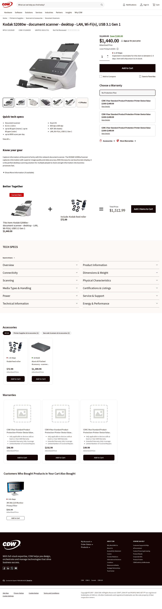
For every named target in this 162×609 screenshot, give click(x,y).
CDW (82, 580)
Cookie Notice (34, 593)
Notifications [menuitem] (131, 5)
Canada (93, 580)
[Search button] (102, 5)
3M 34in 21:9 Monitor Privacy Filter (15, 504)
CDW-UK (100, 580)
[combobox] (56, 5)
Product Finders (138, 559)
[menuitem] (124, 5)
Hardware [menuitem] (8, 12)
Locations (110, 562)
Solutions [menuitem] (29, 12)
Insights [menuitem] (69, 12)
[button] (156, 5)
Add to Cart (143, 208)
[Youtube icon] (15, 568)
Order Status (86, 544)
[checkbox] (101, 76)
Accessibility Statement (114, 551)
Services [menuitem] (39, 12)
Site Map (6, 593)
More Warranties (126, 141)
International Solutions (114, 559)
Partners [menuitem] (59, 12)
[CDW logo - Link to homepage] (7, 5)
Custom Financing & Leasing (141, 551)
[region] (81, 361)
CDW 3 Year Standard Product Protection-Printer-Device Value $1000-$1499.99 (20, 431)
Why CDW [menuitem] (78, 12)
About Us (110, 548)
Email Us (29, 580)
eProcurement (137, 548)
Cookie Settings (8, 596)
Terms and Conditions (51, 593)
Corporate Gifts (137, 557)
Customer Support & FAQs (141, 545)
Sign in (126, 41)
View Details (106, 106)
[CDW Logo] (7, 5)
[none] (8, 12)
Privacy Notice (19, 593)
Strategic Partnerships (113, 568)
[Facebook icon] (4, 568)
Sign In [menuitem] (146, 5)
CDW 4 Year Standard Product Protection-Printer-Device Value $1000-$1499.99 (58, 431)
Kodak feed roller (14, 361)
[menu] (129, 5)
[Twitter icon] (12, 568)
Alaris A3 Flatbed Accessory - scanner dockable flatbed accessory (40, 363)
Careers (109, 554)
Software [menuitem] (18, 12)
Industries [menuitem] (49, 12)
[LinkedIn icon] (8, 568)
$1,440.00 (109, 41)
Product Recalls (137, 554)
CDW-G (88, 580)
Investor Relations (112, 557)
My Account (85, 541)
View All (6, 139)
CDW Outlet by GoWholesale (141, 562)
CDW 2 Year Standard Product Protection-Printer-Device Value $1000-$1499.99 (96, 431)
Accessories (107, 141)
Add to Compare (109, 76)
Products (85, 547)
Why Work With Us (112, 545)
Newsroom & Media (113, 565)
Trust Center (110, 571)
